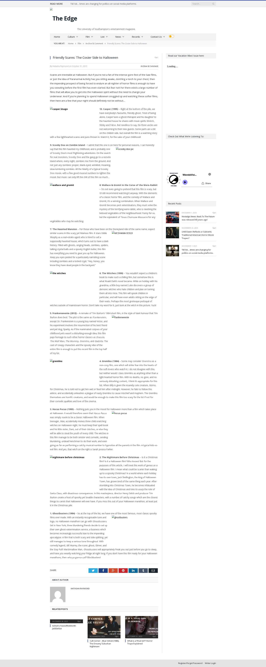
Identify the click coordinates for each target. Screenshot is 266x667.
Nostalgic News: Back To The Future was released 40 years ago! (198, 218)
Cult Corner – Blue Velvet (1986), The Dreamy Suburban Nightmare (104, 643)
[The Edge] (63, 17)
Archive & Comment (149, 66)
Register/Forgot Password (190, 663)
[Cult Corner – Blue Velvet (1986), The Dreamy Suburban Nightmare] (104, 627)
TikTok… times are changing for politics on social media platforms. (103, 3)
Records (136, 36)
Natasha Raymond (80, 588)
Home (57, 36)
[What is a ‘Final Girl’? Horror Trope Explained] (141, 627)
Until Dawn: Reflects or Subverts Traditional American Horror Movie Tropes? (198, 235)
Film (88, 36)
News (118, 36)
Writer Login (210, 663)
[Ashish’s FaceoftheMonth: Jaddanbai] (66, 619)
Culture (71, 36)
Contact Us (156, 36)
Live (103, 36)
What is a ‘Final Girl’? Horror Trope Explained (140, 642)
